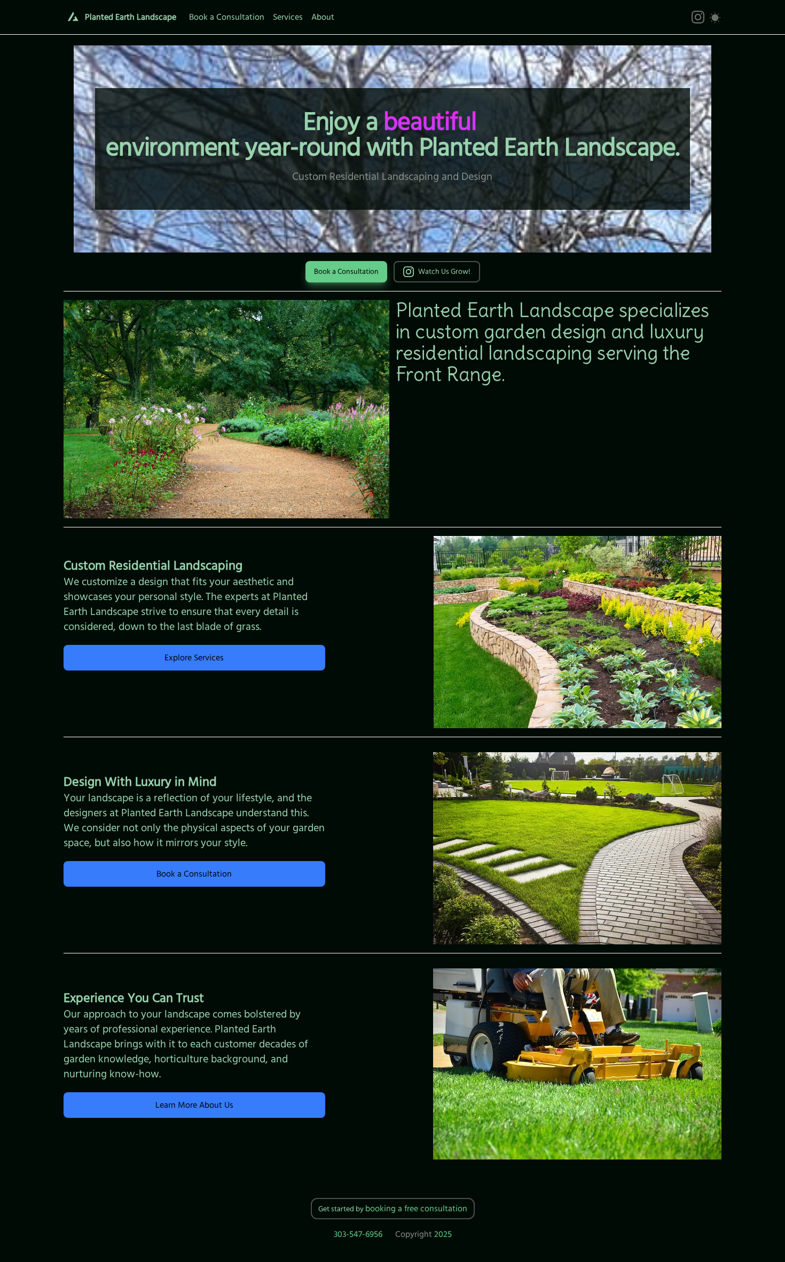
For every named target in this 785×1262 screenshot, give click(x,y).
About (322, 17)
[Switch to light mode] (715, 17)
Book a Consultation (226, 17)
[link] (698, 17)
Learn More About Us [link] (194, 1105)
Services (288, 17)
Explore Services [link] (194, 658)
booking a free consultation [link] (416, 1208)
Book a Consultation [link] (346, 271)
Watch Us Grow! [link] (444, 271)
